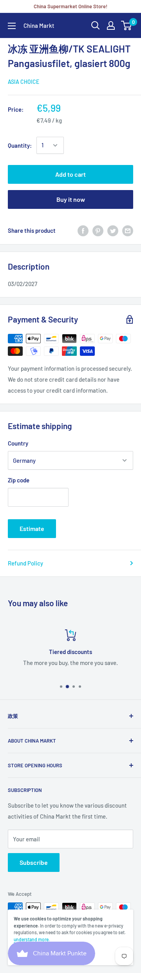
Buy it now (70, 199)
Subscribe (34, 862)
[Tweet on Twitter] (112, 230)
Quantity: (20, 145)
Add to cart (70, 174)
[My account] (111, 25)
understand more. (32, 939)
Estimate (32, 528)
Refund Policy (25, 563)
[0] (127, 25)
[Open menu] (12, 26)
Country (18, 443)
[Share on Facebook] (83, 230)
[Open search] (95, 25)
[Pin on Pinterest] (97, 230)
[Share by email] (127, 230)
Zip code (18, 480)
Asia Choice (23, 81)
